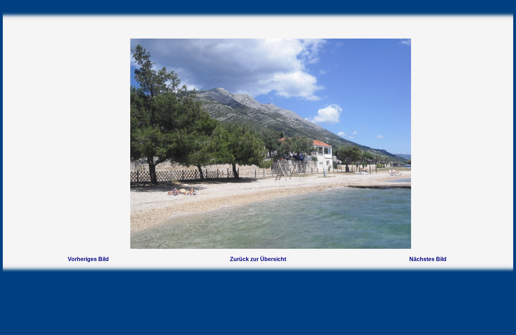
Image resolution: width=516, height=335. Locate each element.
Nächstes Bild (427, 259)
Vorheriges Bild (88, 259)
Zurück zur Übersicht (258, 259)
